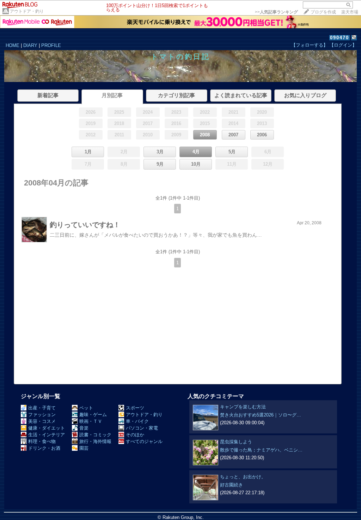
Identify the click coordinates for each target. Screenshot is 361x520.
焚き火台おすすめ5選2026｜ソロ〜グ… (260, 415)
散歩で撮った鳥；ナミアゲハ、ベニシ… (261, 450)
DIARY (30, 45)
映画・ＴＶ (90, 421)
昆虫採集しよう (236, 441)
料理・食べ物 (42, 441)
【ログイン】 (343, 45)
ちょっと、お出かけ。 (243, 476)
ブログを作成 (323, 12)
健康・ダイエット (46, 428)
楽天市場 (349, 12)
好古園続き (231, 485)
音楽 (83, 428)
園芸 (83, 448)
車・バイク (137, 421)
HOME (12, 45)
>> (276, 12)
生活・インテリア (46, 434)
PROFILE (51, 45)
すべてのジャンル (144, 441)
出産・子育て (42, 407)
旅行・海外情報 (95, 441)
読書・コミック (95, 434)
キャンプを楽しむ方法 (243, 406)
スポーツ (135, 407)
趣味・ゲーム (93, 414)
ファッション (42, 414)
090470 (339, 37)
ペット (86, 407)
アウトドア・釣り (27, 11)
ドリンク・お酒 (44, 448)
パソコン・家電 (142, 428)
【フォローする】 (309, 45)
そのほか (135, 434)
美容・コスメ (42, 421)
